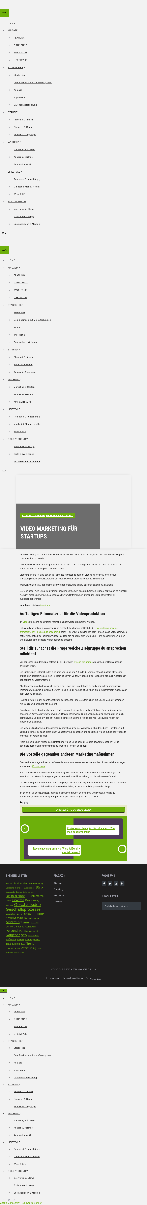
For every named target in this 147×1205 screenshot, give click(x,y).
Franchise (9, 905)
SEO (24, 935)
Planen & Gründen (23, 119)
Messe (26, 922)
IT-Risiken (39, 914)
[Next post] (122, 849)
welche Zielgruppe (83, 662)
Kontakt (18, 90)
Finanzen (18, 900)
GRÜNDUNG (21, 45)
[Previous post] (25, 828)
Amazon (9, 883)
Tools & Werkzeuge (24, 216)
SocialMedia (33, 935)
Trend (30, 943)
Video (26, 622)
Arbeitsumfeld (20, 883)
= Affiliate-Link (93, 979)
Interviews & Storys (24, 209)
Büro (39, 887)
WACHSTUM (20, 52)
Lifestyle (58, 901)
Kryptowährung (14, 917)
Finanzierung (32, 900)
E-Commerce (35, 896)
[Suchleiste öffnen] (4, 233)
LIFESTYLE (14, 172)
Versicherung (28, 948)
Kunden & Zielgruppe (25, 134)
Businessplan (29, 888)
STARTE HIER (15, 67)
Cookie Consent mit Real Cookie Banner (20, 1203)
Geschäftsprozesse (23, 909)
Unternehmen (13, 948)
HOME (11, 23)
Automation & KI (22, 164)
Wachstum (59, 895)
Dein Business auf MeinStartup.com (33, 82)
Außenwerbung (36, 883)
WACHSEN (14, 142)
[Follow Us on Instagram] (116, 883)
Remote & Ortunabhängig (27, 179)
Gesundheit (10, 914)
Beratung (10, 888)
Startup (20, 940)
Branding (19, 888)
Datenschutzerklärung (25, 105)
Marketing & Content (24, 149)
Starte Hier (19, 75)
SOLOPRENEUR (17, 201)
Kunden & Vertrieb (23, 157)
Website (9, 952)
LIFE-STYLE (20, 60)
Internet (27, 914)
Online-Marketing (15, 926)
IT (32, 914)
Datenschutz (28, 892)
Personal (12, 930)
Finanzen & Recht (23, 127)
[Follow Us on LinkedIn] (122, 883)
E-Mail (8, 900)
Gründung (58, 889)
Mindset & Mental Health (27, 186)
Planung (57, 883)
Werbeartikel (19, 953)
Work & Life (20, 194)
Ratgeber (13, 935)
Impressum (20, 97)
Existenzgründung (33, 515)
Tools (23, 944)
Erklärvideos (38, 766)
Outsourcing (30, 927)
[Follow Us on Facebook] (104, 883)
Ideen (19, 914)
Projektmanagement (28, 931)
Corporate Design (14, 892)
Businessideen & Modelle (27, 224)
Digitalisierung (15, 896)
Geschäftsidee (27, 904)
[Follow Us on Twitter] (110, 883)
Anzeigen (45, 605)
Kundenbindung (31, 918)
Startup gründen (32, 939)
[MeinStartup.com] (13, 6)
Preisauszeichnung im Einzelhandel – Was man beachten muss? (91, 830)
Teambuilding (13, 943)
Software (11, 939)
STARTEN (13, 112)
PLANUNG (19, 38)
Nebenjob (34, 923)
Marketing (14, 922)
